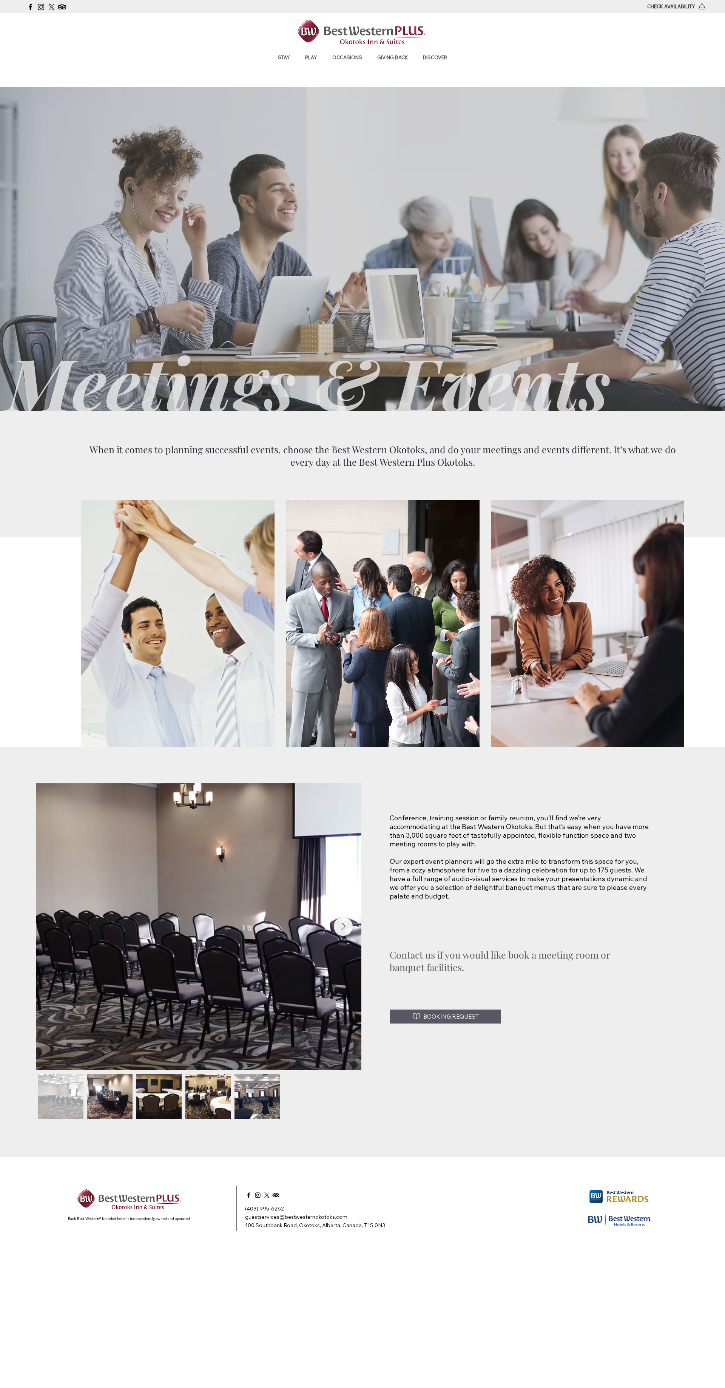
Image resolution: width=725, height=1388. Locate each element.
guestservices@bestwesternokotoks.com (296, 1217)
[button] (284, 57)
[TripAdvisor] (62, 7)
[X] (51, 7)
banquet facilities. (428, 967)
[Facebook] (30, 7)
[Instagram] (41, 7)
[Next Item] (343, 926)
